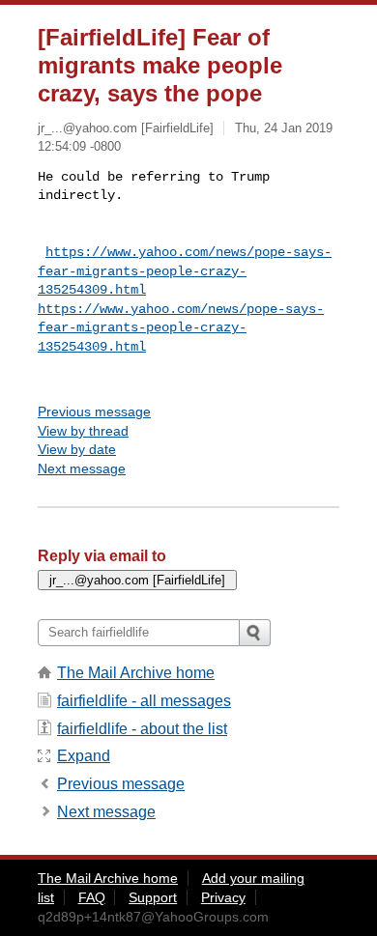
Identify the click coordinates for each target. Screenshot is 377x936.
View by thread (83, 431)
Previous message (94, 411)
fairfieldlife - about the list (142, 729)
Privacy (223, 897)
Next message (82, 468)
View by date (77, 449)
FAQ (91, 897)
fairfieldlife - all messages (144, 701)
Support (153, 897)
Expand (83, 756)
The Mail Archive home (136, 673)
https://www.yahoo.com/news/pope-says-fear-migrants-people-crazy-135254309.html (185, 271)
